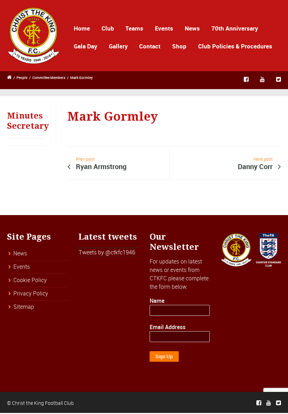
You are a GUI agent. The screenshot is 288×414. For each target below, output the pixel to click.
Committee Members (48, 77)
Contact (150, 46)
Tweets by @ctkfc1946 (107, 252)
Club (108, 28)
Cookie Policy (30, 280)
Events (164, 28)
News (192, 28)
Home (82, 28)
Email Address (167, 327)
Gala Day (85, 46)
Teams (134, 28)
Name (157, 301)
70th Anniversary (234, 28)
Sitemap (23, 306)
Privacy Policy (30, 293)
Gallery (118, 46)
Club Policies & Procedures (235, 46)
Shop (179, 46)
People (22, 77)
